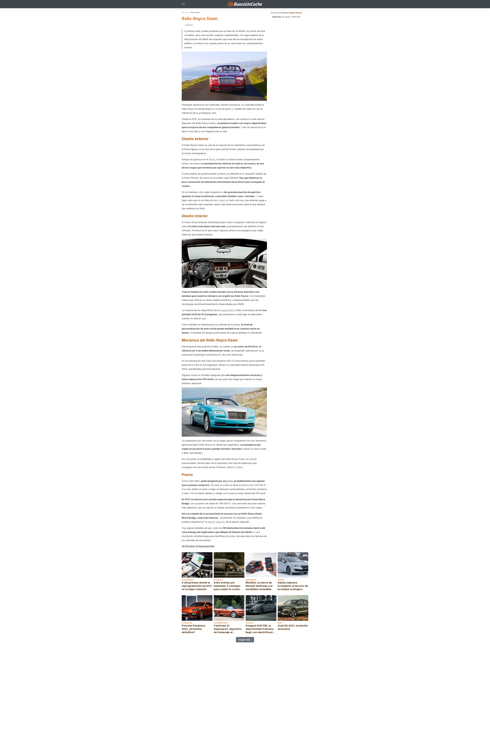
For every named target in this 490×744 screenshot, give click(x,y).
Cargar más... (245, 639)
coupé (221, 200)
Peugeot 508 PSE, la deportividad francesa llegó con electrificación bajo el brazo (261, 629)
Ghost (212, 159)
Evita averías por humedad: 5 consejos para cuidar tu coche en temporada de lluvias (228, 586)
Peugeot (250, 623)
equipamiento (227, 310)
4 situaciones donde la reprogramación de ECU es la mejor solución (197, 586)
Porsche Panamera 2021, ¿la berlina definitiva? (193, 629)
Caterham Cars (221, 623)
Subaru (281, 580)
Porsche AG (187, 623)
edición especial (216, 522)
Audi (280, 623)
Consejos (218, 580)
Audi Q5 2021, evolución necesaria (293, 627)
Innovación (251, 580)
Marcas (185, 12)
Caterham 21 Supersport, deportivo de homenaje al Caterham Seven (228, 629)
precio (229, 481)
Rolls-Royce (195, 12)
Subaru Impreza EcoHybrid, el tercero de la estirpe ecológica (293, 586)
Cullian (239, 467)
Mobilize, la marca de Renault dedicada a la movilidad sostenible (259, 586)
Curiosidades (188, 580)
